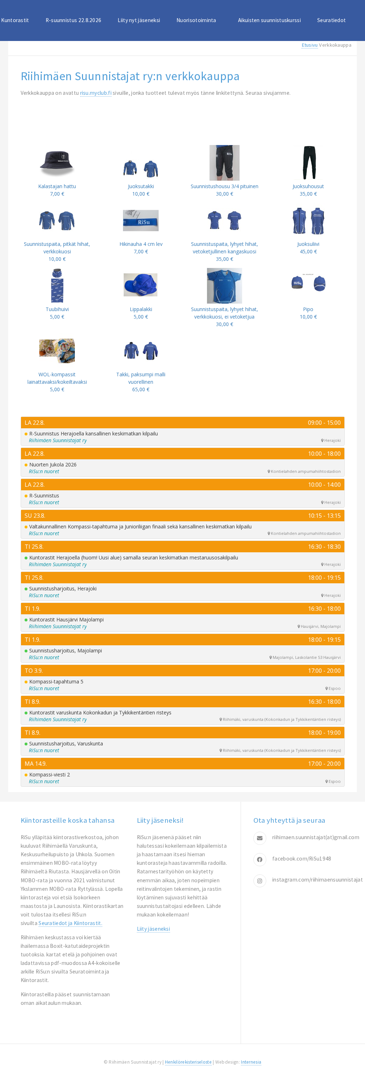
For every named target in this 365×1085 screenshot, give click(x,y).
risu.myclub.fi (96, 92)
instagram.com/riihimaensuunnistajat (317, 879)
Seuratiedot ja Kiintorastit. (70, 923)
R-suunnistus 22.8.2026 (74, 20)
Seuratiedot (331, 20)
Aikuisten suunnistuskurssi (269, 20)
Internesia (251, 1062)
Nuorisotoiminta (196, 20)
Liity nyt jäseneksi (139, 20)
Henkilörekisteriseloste (188, 1062)
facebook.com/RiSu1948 (301, 858)
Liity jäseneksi (153, 928)
